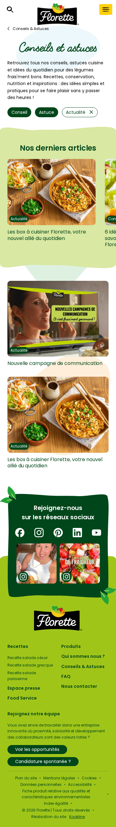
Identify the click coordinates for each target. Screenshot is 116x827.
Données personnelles (41, 784)
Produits (71, 646)
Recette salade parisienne (21, 675)
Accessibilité (80, 784)
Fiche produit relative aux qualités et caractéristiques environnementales (56, 793)
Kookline (77, 816)
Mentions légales (59, 778)
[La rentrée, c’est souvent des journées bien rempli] (36, 563)
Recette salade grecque (30, 665)
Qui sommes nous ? (83, 656)
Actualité (75, 112)
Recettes (17, 646)
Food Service (22, 698)
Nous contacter (79, 686)
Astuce (46, 112)
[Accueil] (58, 14)
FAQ (66, 676)
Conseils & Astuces (83, 666)
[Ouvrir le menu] (106, 9)
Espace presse (23, 688)
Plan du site (26, 778)
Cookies (89, 778)
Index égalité (56, 803)
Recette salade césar (27, 657)
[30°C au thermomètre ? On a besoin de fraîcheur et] (80, 563)
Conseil (19, 112)
